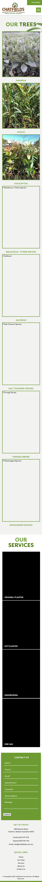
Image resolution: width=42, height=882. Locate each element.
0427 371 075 (24, 837)
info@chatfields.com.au (23, 844)
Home (21, 857)
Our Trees (21, 860)
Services (21, 863)
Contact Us (21, 869)
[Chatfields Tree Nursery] (12, 4)
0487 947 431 (23, 841)
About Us (21, 866)
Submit (7, 814)
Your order (35, 2)
